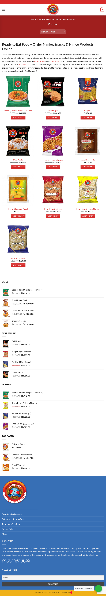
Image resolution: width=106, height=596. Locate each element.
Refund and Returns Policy (13, 519)
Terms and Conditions (11, 524)
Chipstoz (55, 61)
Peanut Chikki (25, 64)
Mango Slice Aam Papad (18, 209)
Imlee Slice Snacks (88, 160)
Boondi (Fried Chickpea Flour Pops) (18, 111)
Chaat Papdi (53, 111)
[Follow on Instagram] (9, 561)
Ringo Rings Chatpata (53, 209)
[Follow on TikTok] (14, 561)
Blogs (4, 534)
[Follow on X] (18, 561)
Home (33, 20)
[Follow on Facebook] (4, 561)
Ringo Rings (39, 61)
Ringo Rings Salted (18, 258)
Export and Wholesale (12, 514)
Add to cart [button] (18, 117)
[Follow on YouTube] (27, 561)
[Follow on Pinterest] (23, 561)
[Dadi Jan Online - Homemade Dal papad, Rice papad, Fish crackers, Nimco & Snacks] (53, 9)
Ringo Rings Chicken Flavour (87, 209)
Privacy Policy (8, 529)
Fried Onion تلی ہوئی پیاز (53, 160)
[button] (3, 9)
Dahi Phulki (18, 160)
